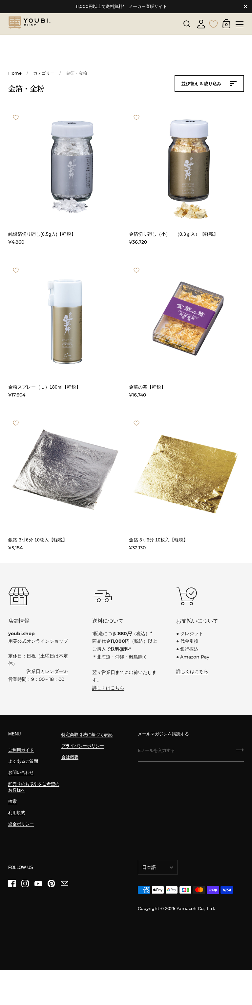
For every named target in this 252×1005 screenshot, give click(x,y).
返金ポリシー (21, 824)
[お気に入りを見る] (214, 23)
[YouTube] (38, 883)
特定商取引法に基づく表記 (87, 734)
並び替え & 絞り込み (201, 83)
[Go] (240, 752)
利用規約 (16, 812)
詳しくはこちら (108, 687)
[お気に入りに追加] (15, 117)
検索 (12, 801)
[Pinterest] (51, 883)
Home (15, 73)
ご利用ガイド (21, 750)
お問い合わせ (21, 772)
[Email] (64, 883)
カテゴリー (43, 73)
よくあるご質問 (23, 761)
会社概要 (69, 756)
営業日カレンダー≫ (47, 671)
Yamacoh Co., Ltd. (196, 908)
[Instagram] (25, 883)
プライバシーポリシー (82, 745)
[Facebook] (11, 883)
